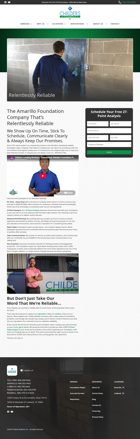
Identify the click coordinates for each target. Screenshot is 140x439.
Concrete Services (77, 393)
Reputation (74, 399)
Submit (109, 152)
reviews (58, 314)
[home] (70, 12)
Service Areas (97, 393)
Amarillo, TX (119, 387)
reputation (42, 314)
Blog (94, 399)
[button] (26, 24)
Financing (96, 411)
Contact (115, 24)
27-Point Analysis (32, 210)
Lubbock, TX (119, 393)
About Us (96, 387)
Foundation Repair (77, 387)
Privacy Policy (97, 417)
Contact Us (96, 405)
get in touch (24, 327)
